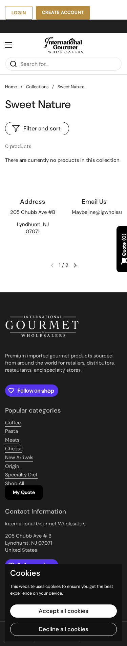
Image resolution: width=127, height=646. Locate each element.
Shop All (14, 483)
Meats (12, 440)
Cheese (13, 448)
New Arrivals (19, 457)
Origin (12, 466)
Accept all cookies (63, 611)
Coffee (13, 422)
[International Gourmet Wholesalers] (63, 44)
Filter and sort (42, 128)
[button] (75, 265)
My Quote (24, 492)
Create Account (63, 12)
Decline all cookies (63, 629)
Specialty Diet (21, 474)
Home (11, 87)
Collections (37, 87)
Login (19, 13)
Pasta (11, 431)
